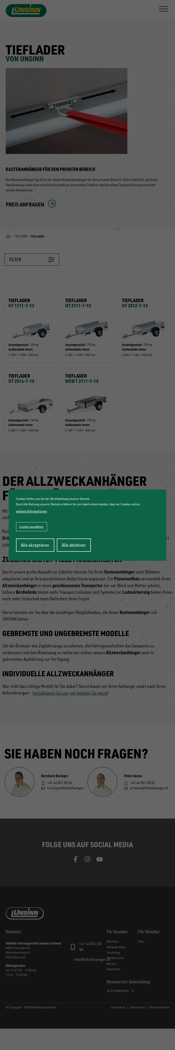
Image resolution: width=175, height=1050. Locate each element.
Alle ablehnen (74, 545)
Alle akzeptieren (35, 545)
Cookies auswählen (31, 527)
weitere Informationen (31, 511)
